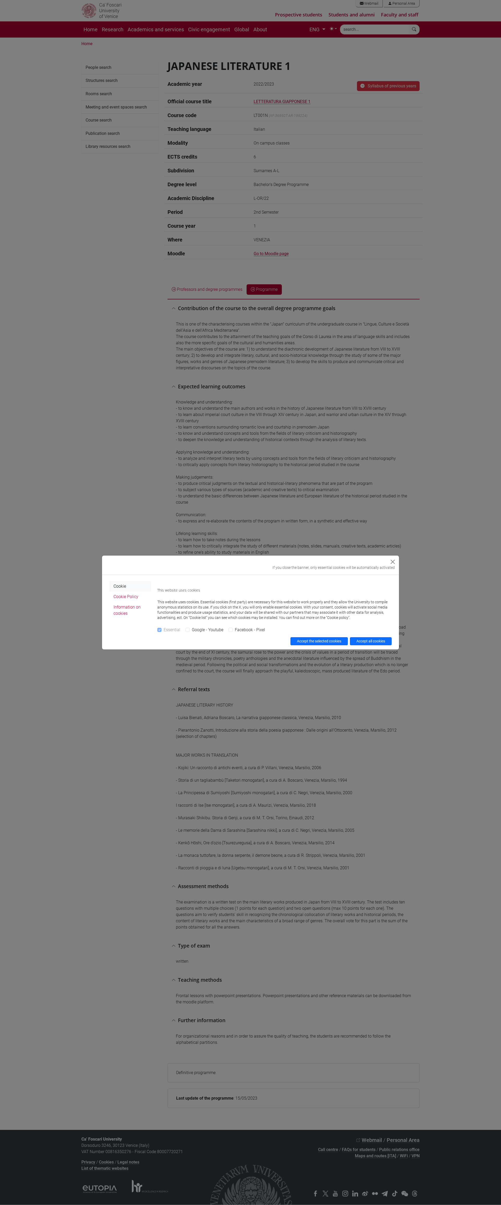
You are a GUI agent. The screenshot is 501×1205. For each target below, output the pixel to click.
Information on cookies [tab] (127, 610)
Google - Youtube (207, 629)
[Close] (393, 562)
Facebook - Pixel (250, 629)
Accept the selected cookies (319, 641)
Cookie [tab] (120, 586)
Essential (172, 629)
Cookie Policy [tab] (126, 596)
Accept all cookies (370, 641)
